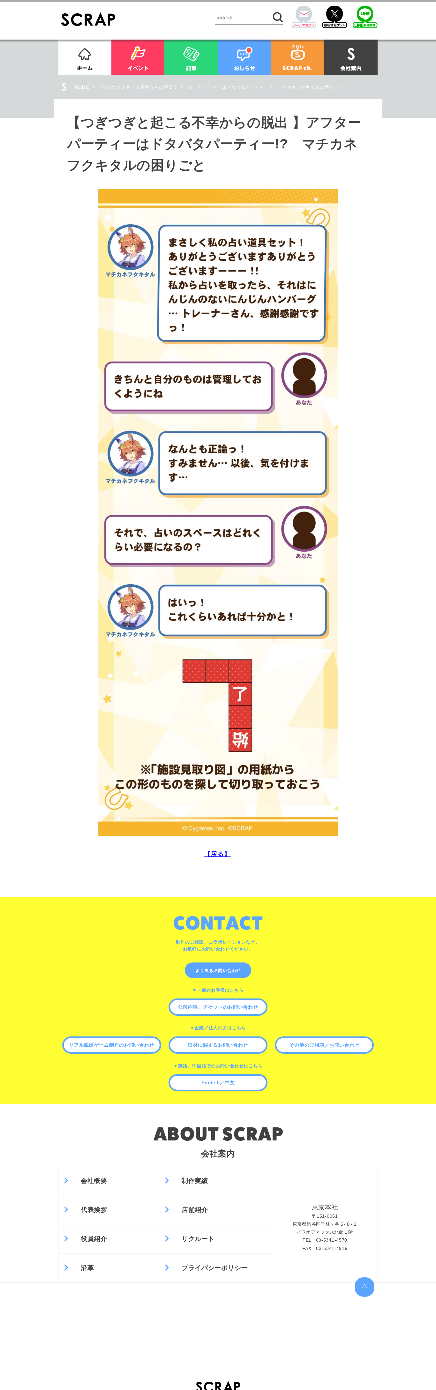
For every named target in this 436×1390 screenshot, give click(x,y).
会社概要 (94, 1180)
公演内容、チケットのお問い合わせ (218, 1007)
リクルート (198, 1238)
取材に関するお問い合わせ (218, 1045)
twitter (334, 17)
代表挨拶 (94, 1209)
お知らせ (244, 57)
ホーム (84, 57)
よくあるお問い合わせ (218, 970)
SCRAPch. (297, 57)
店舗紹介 (195, 1209)
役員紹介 (94, 1238)
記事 (191, 57)
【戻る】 (217, 853)
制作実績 (195, 1180)
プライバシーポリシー (215, 1267)
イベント (137, 57)
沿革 (87, 1267)
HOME (82, 87)
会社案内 (351, 57)
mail (303, 17)
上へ (364, 1287)
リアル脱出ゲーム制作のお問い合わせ (111, 1045)
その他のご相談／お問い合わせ (324, 1045)
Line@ (365, 17)
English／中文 (218, 1082)
